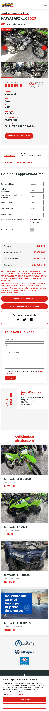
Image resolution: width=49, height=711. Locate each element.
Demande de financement (24, 299)
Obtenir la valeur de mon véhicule (24, 306)
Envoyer (10, 378)
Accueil (4, 13)
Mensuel (35, 225)
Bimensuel (35, 222)
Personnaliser (24, 706)
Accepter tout (24, 700)
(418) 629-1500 (27, 404)
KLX (27, 13)
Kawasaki (21, 13)
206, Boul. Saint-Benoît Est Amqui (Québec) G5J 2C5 (32, 399)
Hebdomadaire (37, 219)
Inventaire (12, 13)
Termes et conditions (14, 694)
